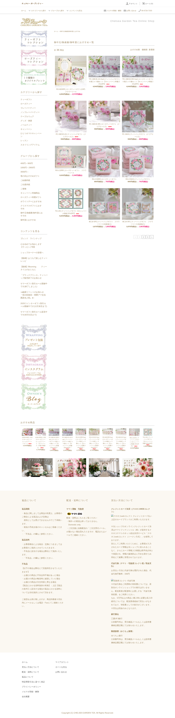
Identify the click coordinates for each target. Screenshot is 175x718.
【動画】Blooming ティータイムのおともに (34, 268)
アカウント (133, 4)
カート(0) (149, 4)
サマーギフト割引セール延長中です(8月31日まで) (34, 313)
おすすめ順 (135, 50)
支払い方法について (30, 667)
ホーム (23, 11)
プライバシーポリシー (31, 687)
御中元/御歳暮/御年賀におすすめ (70, 31)
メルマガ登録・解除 (114, 11)
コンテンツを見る (75, 11)
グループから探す (57, 11)
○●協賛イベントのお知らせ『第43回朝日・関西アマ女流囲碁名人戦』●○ (33, 295)
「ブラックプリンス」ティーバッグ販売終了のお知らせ (34, 276)
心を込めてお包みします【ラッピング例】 (31, 245)
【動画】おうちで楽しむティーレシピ (34, 259)
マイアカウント (62, 662)
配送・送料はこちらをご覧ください (81, 518)
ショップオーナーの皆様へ (32, 252)
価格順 (145, 50)
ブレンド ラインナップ (31, 238)
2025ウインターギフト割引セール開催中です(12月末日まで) (34, 304)
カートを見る (61, 667)
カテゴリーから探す (38, 11)
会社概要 (26, 696)
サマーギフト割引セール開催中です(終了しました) (34, 285)
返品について (27, 677)
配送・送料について (30, 672)
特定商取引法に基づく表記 (33, 682)
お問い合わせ (131, 11)
